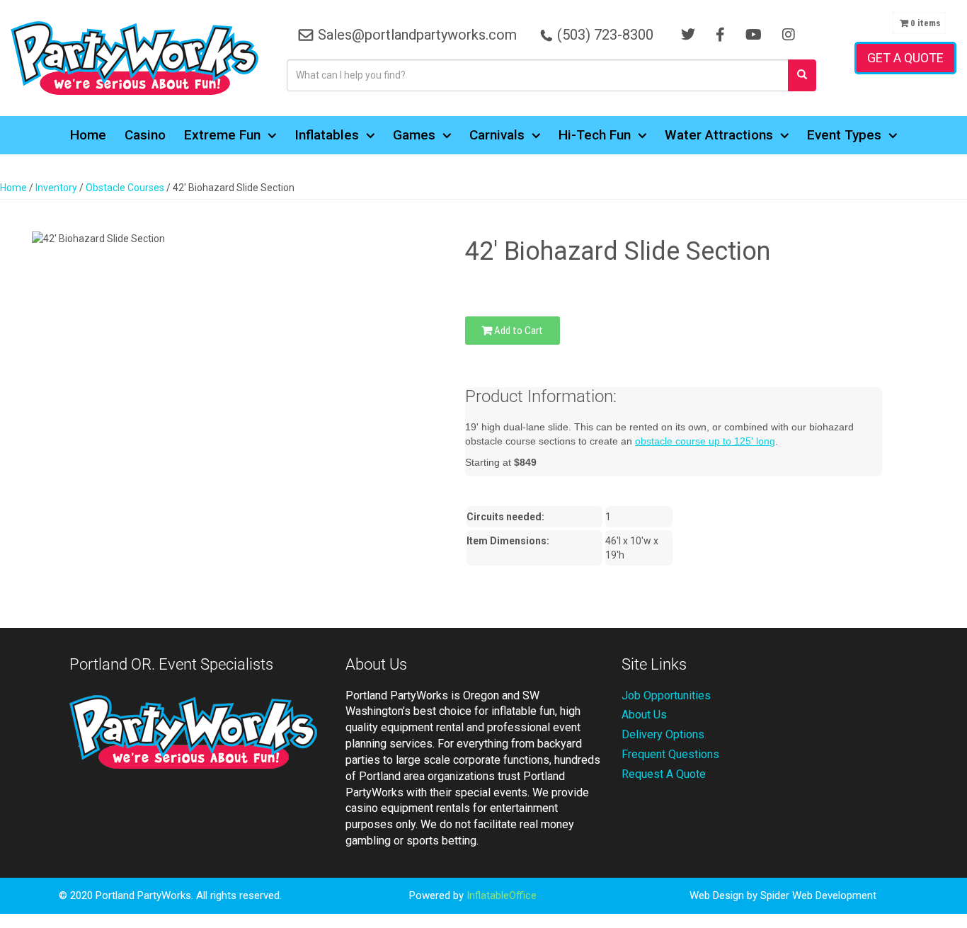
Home (88, 135)
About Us (644, 714)
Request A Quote (664, 774)
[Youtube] (753, 35)
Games (414, 135)
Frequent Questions (670, 754)
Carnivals (497, 135)
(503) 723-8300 (605, 34)
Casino (145, 135)
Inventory (56, 187)
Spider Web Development (818, 895)
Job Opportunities (666, 695)
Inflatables (326, 135)
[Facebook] (720, 35)
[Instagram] (788, 35)
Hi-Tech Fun (595, 135)
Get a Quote (905, 57)
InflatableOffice (502, 895)
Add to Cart (517, 330)
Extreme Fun (222, 135)
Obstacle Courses (125, 187)
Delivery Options (663, 734)
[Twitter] (688, 35)
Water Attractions (719, 135)
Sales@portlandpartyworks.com (417, 34)
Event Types (844, 135)
